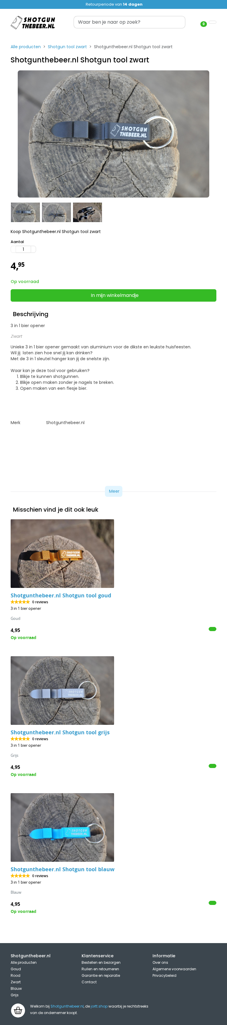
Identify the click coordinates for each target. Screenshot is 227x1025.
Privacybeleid (164, 975)
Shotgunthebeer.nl (67, 1006)
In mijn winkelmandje (115, 295)
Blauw (16, 988)
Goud (16, 968)
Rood (15, 975)
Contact (89, 981)
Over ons (160, 962)
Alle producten (26, 47)
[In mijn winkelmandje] (212, 629)
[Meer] (33, 249)
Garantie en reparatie (101, 975)
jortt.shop (99, 1006)
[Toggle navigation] (212, 22)
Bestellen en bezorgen (101, 962)
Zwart (16, 981)
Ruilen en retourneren (100, 968)
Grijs (15, 994)
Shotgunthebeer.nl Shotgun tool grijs (60, 732)
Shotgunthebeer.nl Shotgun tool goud (61, 595)
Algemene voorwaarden (174, 968)
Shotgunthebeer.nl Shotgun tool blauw (62, 869)
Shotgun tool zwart (67, 47)
